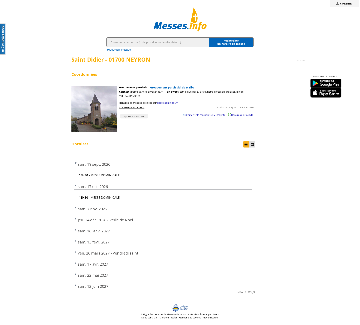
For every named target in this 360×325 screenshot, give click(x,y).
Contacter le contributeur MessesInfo (206, 114)
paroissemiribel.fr (167, 102)
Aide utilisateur (211, 317)
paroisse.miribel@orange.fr (147, 92)
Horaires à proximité (242, 114)
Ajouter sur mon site (134, 116)
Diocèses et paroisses (207, 314)
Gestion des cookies (190, 317)
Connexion (346, 3)
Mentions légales (168, 317)
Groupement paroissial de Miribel (172, 87)
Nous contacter (149, 317)
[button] (246, 144)
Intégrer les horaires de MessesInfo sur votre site (167, 314)
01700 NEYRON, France (131, 107)
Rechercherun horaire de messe (231, 42)
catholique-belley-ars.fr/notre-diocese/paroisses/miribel (212, 92)
